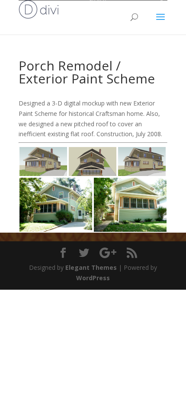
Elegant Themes (91, 267)
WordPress (93, 278)
